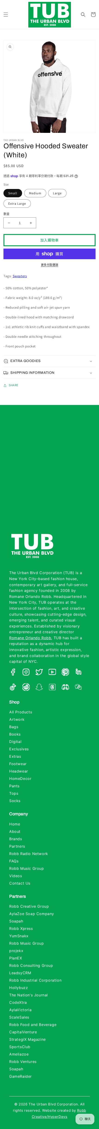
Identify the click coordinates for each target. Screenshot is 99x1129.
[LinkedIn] (78, 673)
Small (12, 193)
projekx (16, 950)
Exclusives (19, 749)
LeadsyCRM (20, 973)
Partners (17, 846)
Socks (14, 800)
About (14, 831)
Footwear (18, 763)
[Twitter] (39, 673)
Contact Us (19, 883)
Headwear (18, 771)
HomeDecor (20, 778)
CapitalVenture (23, 1032)
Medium (35, 193)
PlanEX (15, 958)
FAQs (13, 861)
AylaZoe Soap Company (31, 913)
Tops (13, 793)
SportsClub (19, 1046)
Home (14, 824)
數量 (6, 214)
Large (57, 193)
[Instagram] (26, 673)
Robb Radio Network (28, 853)
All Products (20, 712)
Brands (15, 839)
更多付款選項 (49, 265)
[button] (6, 14)
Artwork (16, 719)
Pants (14, 786)
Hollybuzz (18, 987)
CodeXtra (18, 1002)
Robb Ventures (23, 1061)
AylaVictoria (20, 1009)
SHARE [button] (13, 385)
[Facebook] (13, 673)
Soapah (16, 921)
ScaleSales (19, 1017)
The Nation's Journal (28, 995)
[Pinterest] (65, 673)
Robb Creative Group (29, 906)
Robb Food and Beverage (32, 1024)
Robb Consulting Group (31, 965)
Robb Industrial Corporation (35, 980)
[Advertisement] (49, 473)
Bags (13, 726)
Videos (15, 875)
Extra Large (17, 203)
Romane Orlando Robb (30, 638)
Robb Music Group (26, 868)
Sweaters (20, 276)
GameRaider (20, 1076)
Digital (15, 741)
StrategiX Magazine (27, 1039)
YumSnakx (19, 936)
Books (15, 734)
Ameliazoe (19, 1054)
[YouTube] (52, 673)
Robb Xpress (21, 928)
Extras (15, 756)
